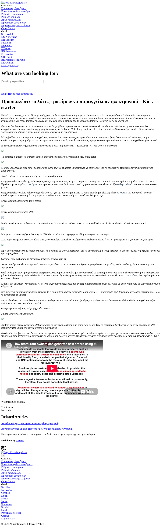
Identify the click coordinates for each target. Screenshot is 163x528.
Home (4, 93)
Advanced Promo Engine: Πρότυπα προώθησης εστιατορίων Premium (36, 428)
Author (20, 440)
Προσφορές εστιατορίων (20, 93)
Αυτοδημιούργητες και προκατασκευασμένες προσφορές (30, 423)
